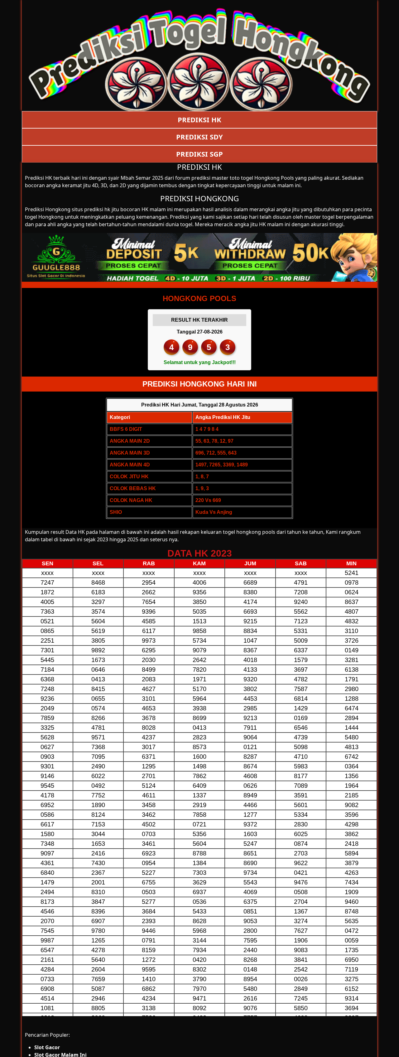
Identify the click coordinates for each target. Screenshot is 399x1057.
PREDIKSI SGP (199, 153)
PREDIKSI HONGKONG (199, 198)
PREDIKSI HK (199, 119)
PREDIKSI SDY (199, 136)
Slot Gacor (47, 1047)
